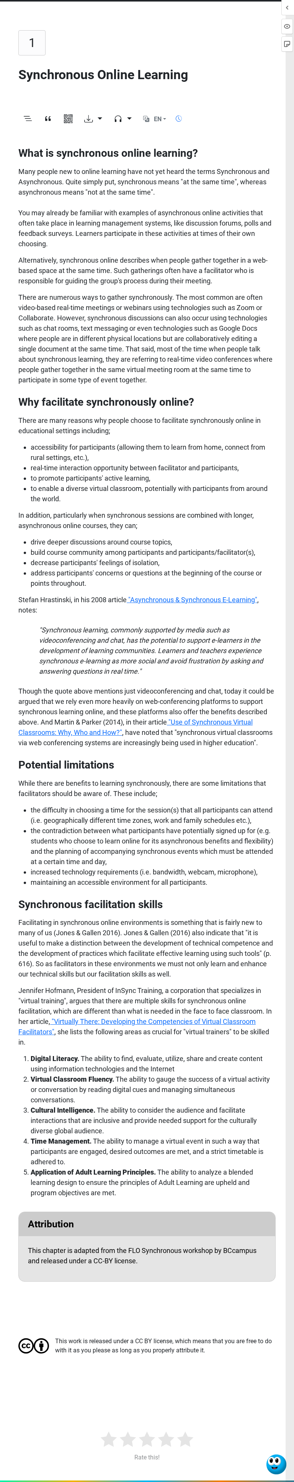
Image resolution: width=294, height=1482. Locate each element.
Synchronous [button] (236, 171)
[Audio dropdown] (123, 119)
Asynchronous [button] (40, 182)
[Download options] (93, 119)
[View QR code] (68, 119)
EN (158, 119)
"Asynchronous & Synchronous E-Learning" (192, 600)
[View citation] (48, 119)
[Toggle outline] (27, 119)
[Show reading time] (179, 118)
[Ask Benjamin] (276, 1464)
